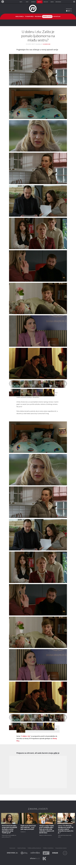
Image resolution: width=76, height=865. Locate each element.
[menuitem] (74, 2)
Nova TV (3, 1)
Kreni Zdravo (44, 859)
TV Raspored (29, 16)
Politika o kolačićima (48, 848)
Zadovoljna (35, 853)
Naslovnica (20, 16)
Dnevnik (12, 853)
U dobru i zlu (25, 736)
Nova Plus (24, 853)
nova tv (39, 1)
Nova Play (56, 16)
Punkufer (65, 853)
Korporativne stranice (61, 848)
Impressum (12, 848)
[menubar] (74, 1)
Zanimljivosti (47, 16)
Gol (46, 853)
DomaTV (55, 853)
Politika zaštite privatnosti (34, 848)
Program (38, 16)
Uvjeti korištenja (21, 848)
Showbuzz (35, 859)
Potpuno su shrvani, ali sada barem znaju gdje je (37, 753)
